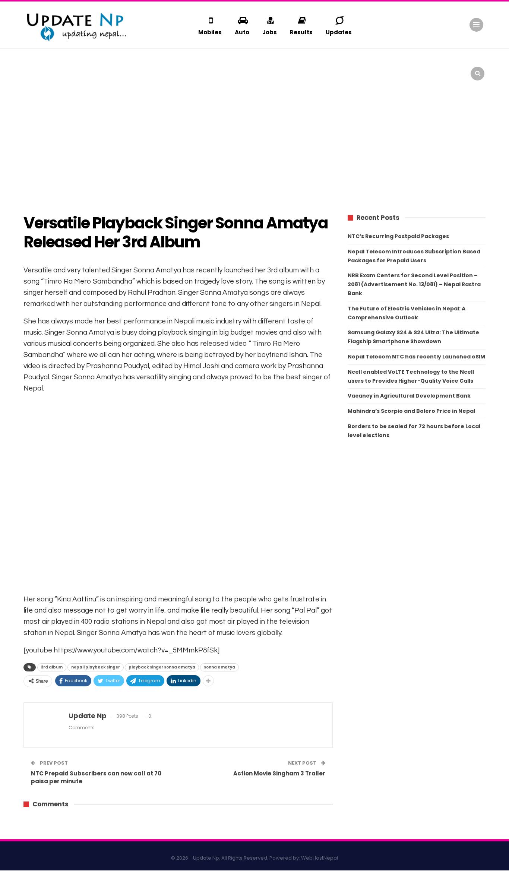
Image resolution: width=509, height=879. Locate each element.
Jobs (269, 32)
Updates (339, 32)
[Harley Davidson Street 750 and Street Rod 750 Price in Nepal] (392, 69)
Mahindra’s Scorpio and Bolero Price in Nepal (411, 411)
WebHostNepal (319, 857)
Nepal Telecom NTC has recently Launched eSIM (416, 356)
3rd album (52, 667)
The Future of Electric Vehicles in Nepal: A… (90, 64)
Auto (242, 32)
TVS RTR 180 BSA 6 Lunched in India (331, 64)
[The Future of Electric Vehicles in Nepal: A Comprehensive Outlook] (39, 69)
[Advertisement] (254, 145)
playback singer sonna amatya (162, 667)
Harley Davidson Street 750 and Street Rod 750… (446, 64)
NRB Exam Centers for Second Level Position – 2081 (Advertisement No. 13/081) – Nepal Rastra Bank (414, 284)
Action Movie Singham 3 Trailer (279, 773)
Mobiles (210, 32)
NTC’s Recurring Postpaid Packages (398, 236)
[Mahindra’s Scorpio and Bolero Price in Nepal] (157, 69)
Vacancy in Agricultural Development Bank (409, 395)
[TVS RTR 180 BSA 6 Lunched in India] (274, 69)
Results (301, 32)
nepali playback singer (95, 667)
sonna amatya (219, 667)
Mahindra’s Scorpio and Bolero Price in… (210, 64)
